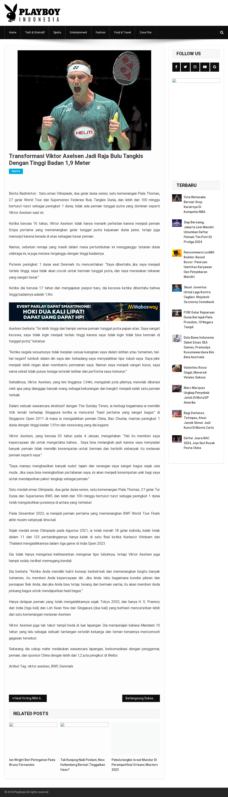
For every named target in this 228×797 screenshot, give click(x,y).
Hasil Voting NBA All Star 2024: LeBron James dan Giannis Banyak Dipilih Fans (30, 698)
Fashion (101, 32)
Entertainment (78, 32)
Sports (57, 32)
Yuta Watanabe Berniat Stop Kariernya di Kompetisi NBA (195, 204)
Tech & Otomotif (35, 32)
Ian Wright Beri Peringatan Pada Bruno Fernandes (32, 762)
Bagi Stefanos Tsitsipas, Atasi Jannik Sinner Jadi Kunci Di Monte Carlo (199, 420)
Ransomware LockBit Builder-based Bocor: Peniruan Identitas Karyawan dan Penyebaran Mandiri (199, 265)
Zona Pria (145, 32)
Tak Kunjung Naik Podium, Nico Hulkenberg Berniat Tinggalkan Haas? (82, 764)
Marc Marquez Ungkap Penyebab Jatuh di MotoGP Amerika (196, 395)
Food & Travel (122, 32)
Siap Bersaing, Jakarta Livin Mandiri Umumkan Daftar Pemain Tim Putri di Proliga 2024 (199, 232)
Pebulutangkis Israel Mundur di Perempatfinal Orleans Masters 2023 (135, 764)
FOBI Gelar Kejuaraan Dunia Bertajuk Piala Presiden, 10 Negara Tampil (199, 320)
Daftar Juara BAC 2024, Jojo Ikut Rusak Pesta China (199, 443)
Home (12, 32)
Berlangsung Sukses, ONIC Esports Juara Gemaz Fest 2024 (143, 698)
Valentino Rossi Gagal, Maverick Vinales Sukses (195, 372)
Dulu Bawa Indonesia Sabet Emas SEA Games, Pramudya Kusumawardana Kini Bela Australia (199, 347)
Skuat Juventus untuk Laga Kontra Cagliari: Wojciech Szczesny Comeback (199, 294)
